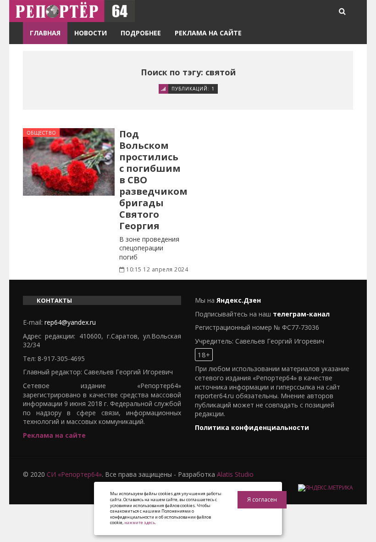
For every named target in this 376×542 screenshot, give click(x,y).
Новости (90, 32)
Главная (45, 32)
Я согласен (262, 499)
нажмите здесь (139, 522)
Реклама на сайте (208, 32)
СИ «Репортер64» (74, 474)
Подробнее (141, 32)
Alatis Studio (235, 474)
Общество (41, 132)
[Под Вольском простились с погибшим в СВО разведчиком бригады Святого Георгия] (69, 162)
